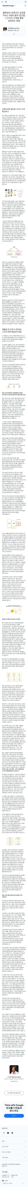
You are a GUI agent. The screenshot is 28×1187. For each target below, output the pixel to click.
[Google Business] (5, 2)
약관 (12, 1177)
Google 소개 (5, 1175)
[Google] (5, 1172)
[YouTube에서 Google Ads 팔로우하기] (8, 1133)
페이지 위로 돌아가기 (15, 1093)
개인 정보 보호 (5, 1177)
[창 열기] (2, 2)
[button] (14, 34)
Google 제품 (14, 1175)
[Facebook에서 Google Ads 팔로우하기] (12, 1133)
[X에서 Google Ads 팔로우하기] (4, 1133)
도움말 (6, 1180)
